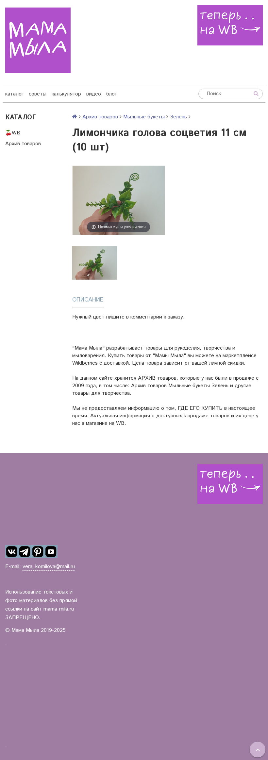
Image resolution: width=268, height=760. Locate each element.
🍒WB (12, 133)
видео (93, 94)
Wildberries (85, 363)
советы (37, 94)
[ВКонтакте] (11, 552)
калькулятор (66, 94)
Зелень (178, 117)
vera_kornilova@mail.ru (49, 566)
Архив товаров (23, 143)
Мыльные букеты (144, 117)
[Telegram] (24, 552)
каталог (14, 94)
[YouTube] (51, 552)
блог (111, 94)
